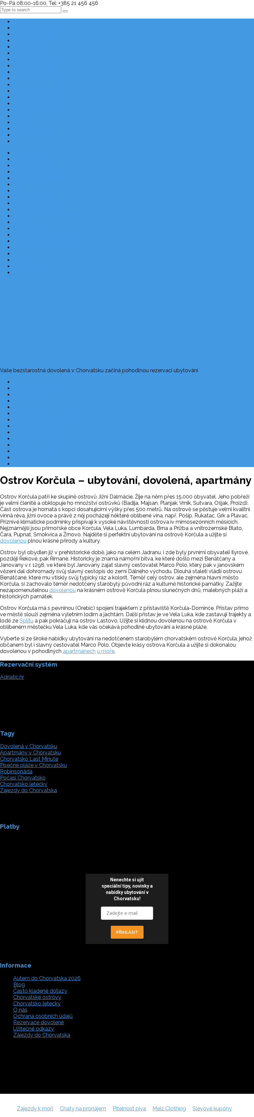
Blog (19, 141)
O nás (20, 401)
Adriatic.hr (12, 677)
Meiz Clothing (169, 1108)
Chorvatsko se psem (38, 59)
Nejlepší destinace (35, 28)
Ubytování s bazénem (40, 78)
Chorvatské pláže (34, 129)
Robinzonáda (29, 53)
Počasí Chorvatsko (36, 451)
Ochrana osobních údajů (43, 407)
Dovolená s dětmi (35, 40)
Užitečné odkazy (33, 394)
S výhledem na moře (38, 91)
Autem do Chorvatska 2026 (47, 103)
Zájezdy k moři (35, 1108)
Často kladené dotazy (40, 382)
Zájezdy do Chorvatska (41, 110)
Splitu (26, 620)
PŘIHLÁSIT (127, 932)
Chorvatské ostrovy (37, 135)
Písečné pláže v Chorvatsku (46, 85)
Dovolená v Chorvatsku (28, 746)
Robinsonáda (16, 771)
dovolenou (13, 541)
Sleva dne (25, 122)
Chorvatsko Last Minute (42, 22)
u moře (105, 651)
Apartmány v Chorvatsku (43, 47)
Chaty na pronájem (83, 1108)
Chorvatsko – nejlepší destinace (51, 413)
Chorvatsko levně (34, 34)
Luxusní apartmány (36, 66)
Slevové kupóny (212, 1108)
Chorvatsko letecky (37, 97)
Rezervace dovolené (38, 388)
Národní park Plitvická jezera (47, 116)
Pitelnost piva (129, 1108)
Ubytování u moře (35, 72)
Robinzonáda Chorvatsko (44, 420)
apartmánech (79, 651)
